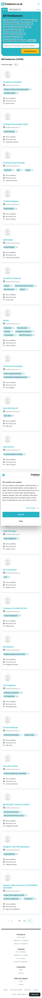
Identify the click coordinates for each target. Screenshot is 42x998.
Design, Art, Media (29, 20)
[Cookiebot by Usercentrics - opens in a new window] (31, 475)
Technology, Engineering (13, 30)
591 (24, 921)
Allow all (21, 514)
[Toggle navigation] (38, 4)
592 (29, 921)
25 (15, 64)
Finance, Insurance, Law (13, 37)
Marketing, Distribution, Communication (18, 24)
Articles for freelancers (21, 944)
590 (19, 921)
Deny (21, 521)
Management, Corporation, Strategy (17, 27)
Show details (31, 508)
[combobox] (19, 45)
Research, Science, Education (15, 40)
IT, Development (11, 20)
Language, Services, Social (14, 34)
